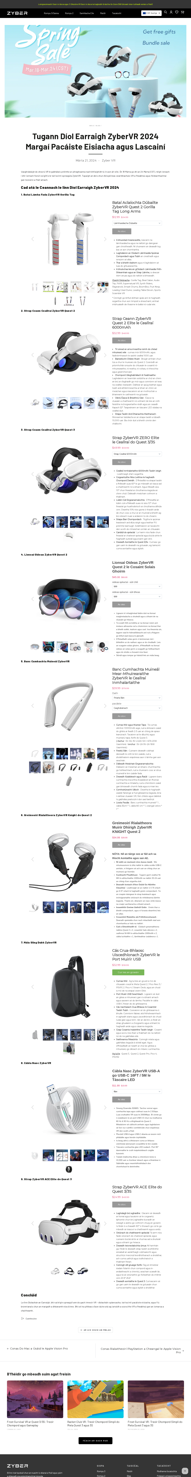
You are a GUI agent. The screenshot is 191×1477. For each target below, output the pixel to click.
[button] (165, 12)
